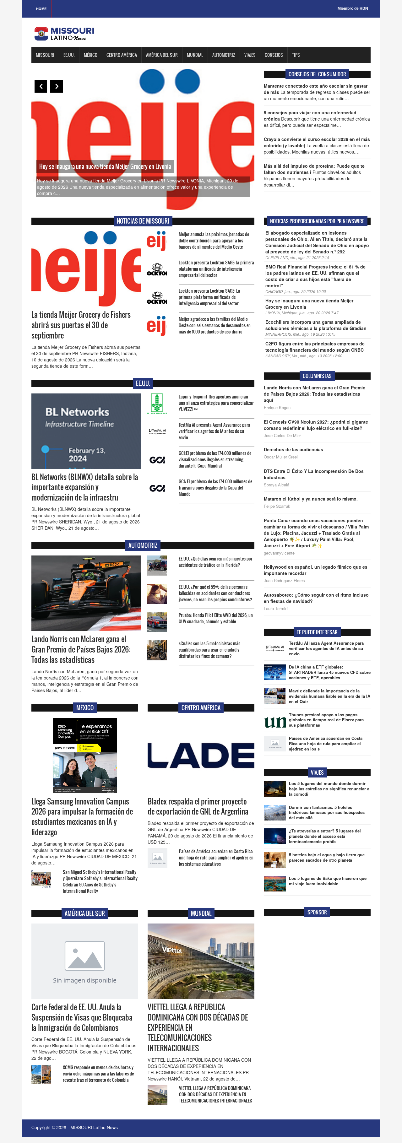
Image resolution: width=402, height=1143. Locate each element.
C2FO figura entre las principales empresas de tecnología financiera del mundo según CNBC (315, 346)
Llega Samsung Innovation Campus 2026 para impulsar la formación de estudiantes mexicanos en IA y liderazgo (82, 817)
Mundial (195, 54)
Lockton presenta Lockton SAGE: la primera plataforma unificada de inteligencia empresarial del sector (216, 268)
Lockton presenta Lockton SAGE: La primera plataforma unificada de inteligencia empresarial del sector (209, 296)
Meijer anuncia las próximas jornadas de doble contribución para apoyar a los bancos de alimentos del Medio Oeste (214, 240)
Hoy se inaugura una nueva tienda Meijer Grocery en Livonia (105, 166)
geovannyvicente (279, 553)
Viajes (250, 54)
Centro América (121, 54)
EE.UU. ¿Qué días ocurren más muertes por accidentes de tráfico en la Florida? (216, 561)
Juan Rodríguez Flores (284, 580)
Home (41, 8)
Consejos (274, 54)
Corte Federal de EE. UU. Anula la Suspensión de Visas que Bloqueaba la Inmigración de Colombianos (82, 1017)
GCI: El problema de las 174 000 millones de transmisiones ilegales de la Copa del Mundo (215, 487)
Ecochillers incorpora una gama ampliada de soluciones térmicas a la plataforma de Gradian (316, 325)
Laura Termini (276, 608)
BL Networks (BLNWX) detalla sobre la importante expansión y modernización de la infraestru (84, 487)
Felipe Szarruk (277, 506)
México (90, 54)
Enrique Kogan (277, 407)
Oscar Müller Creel (281, 457)
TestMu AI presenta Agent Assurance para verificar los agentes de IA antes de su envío (214, 431)
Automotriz (223, 54)
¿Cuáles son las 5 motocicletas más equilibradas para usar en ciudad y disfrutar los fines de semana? (209, 649)
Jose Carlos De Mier (282, 435)
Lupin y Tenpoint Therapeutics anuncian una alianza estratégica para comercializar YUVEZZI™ (216, 402)
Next (56, 86)
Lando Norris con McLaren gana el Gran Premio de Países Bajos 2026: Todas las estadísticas (80, 649)
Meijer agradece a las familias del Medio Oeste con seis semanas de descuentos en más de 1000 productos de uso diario (215, 325)
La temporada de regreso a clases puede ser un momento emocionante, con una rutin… (317, 92)
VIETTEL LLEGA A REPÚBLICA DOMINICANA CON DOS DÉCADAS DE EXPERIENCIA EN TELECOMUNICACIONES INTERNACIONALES (215, 1094)
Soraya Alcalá (276, 485)
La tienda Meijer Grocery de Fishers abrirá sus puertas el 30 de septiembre (81, 325)
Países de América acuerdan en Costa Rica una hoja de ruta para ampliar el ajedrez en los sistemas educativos (216, 857)
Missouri (45, 54)
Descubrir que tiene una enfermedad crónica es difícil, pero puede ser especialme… (317, 118)
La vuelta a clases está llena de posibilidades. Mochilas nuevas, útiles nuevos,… (317, 145)
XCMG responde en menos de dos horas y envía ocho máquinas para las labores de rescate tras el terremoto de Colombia (98, 1073)
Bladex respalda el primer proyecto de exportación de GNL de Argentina (198, 806)
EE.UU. (69, 54)
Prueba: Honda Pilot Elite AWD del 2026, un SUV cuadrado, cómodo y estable (216, 618)
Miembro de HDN (353, 8)
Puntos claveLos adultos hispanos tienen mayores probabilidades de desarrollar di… (314, 175)
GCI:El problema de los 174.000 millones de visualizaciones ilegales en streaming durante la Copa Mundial (215, 459)
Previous (41, 86)
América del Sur (162, 54)
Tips (296, 54)
